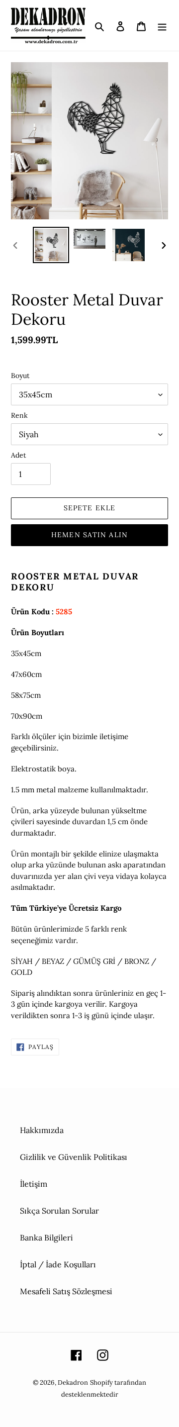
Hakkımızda (42, 1130)
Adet (18, 455)
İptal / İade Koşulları (58, 1264)
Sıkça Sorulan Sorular (59, 1211)
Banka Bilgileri (46, 1237)
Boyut (20, 375)
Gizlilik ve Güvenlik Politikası (73, 1157)
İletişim (33, 1184)
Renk (19, 415)
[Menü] (162, 25)
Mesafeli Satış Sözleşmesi (66, 1291)
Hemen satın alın (89, 534)
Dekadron (73, 1382)
